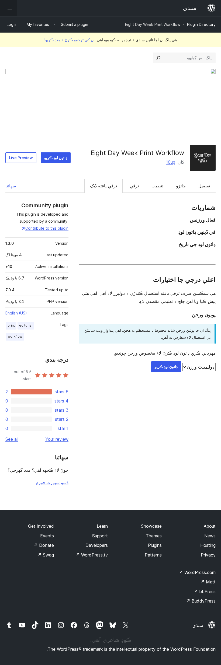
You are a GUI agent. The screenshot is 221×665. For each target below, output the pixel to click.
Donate (44, 545)
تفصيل (204, 185)
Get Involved (41, 526)
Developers (96, 545)
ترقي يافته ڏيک (103, 185)
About (210, 526)
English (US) (16, 313)
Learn (102, 526)
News (210, 535)
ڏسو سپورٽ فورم (52, 482)
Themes (154, 535)
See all (11, 439)
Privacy (208, 555)
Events (47, 535)
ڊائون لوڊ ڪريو (55, 157)
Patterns (153, 555)
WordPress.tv (92, 555)
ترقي (134, 185)
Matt (208, 581)
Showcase (151, 526)
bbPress (205, 591)
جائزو (181, 185)
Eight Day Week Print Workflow (137, 153)
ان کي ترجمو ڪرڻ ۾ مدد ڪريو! (69, 39)
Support (100, 535)
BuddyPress (201, 601)
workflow (15, 336)
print (11, 325)
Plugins (155, 545)
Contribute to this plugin (46, 228)
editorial (25, 325)
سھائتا (10, 185)
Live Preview (21, 157)
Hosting (208, 545)
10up (170, 162)
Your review (56, 439)
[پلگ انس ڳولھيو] (158, 57)
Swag (45, 555)
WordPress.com (197, 572)
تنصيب (157, 185)
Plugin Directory (201, 24)
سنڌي (197, 625)
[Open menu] (8, 8)
